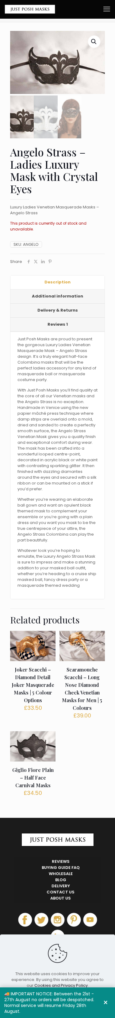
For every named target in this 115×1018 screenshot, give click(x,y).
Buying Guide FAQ (61, 867)
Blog (60, 880)
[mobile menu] (107, 9)
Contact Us (61, 892)
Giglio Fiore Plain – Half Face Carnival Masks (33, 777)
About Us (60, 898)
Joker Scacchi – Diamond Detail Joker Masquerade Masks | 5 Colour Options (33, 684)
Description (57, 282)
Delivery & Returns (57, 310)
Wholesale (61, 874)
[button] (94, 42)
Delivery (61, 886)
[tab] (57, 282)
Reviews (58, 324)
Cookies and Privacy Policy (61, 985)
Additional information (57, 296)
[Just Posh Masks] (30, 9)
